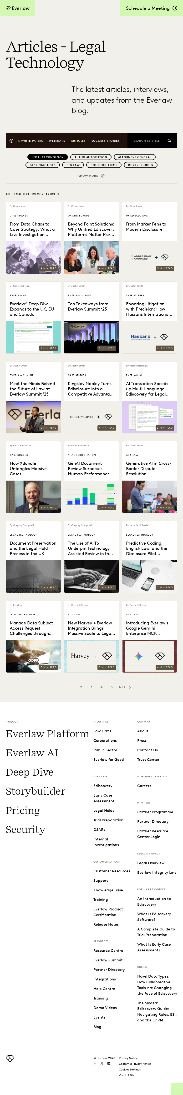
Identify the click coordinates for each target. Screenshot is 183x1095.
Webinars (57, 140)
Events (99, 1017)
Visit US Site (127, 1075)
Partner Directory (109, 969)
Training (100, 899)
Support (100, 880)
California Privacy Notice (135, 1063)
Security (25, 829)
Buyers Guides (140, 165)
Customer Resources (111, 871)
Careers (144, 786)
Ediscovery (102, 786)
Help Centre (104, 988)
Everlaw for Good (108, 759)
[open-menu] (177, 1089)
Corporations (105, 740)
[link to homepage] (10, 1061)
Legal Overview (151, 863)
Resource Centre (108, 950)
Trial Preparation (108, 820)
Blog (97, 1027)
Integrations (104, 979)
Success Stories (106, 140)
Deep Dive (30, 772)
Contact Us (147, 750)
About (142, 731)
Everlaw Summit (108, 960)
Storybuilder (35, 791)
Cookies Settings (130, 1069)
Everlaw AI (32, 753)
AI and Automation (91, 157)
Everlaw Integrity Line (157, 872)
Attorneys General (134, 157)
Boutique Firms (104, 165)
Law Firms (102, 731)
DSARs (99, 829)
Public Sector (105, 750)
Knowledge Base (108, 890)
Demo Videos (105, 1007)
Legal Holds (103, 810)
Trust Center (148, 759)
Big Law (73, 165)
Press (142, 740)
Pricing (23, 810)
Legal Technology (48, 157)
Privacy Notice (128, 1058)
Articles (78, 140)
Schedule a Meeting (148, 8)
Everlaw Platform (47, 734)
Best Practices (43, 165)
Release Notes (106, 924)
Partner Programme (155, 812)
